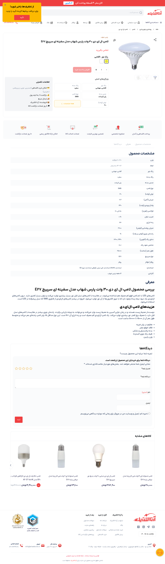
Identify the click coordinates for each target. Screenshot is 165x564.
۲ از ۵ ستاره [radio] (27, 368)
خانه (157, 29)
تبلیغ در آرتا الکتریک (116, 521)
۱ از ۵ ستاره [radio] (30, 368)
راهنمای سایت (89, 525)
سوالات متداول (101, 530)
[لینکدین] (138, 526)
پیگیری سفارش (89, 530)
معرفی (128, 144)
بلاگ (121, 525)
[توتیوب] (153, 526)
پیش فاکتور (119, 535)
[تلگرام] (148, 526)
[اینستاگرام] (143, 526)
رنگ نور (104, 57)
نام (149, 392)
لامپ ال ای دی (123, 29)
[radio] (106, 61)
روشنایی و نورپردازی (145, 29)
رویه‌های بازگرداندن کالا (86, 535)
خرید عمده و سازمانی (116, 530)
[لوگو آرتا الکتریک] (154, 12)
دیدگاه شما (145, 376)
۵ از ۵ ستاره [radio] (16, 368)
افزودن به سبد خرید (82, 69)
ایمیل (148, 403)
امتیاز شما (145, 368)
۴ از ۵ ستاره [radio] (20, 368)
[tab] (143, 144)
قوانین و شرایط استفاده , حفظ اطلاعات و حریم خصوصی (82, 556)
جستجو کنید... (133, 12)
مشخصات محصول (143, 144)
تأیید (22, 17)
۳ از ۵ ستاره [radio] (23, 368)
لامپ (133, 29)
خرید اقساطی (102, 535)
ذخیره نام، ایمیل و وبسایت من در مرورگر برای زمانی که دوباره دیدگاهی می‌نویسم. (114, 413)
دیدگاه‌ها (118, 144)
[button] (114, 40)
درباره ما (104, 525)
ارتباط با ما (103, 521)
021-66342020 (14, 547)
